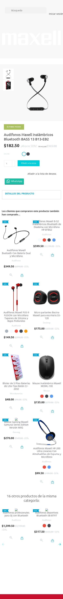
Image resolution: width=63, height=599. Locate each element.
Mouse (47, 390)
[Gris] (6, 331)
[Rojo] (44, 240)
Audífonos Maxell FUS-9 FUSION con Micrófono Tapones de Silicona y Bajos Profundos (16, 316)
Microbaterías (16, 393)
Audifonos (16, 260)
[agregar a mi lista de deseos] (17, 275)
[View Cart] (35, 53)
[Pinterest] (19, 173)
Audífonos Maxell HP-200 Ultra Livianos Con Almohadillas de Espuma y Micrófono (46, 452)
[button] (60, 544)
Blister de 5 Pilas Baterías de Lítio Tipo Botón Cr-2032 (16, 386)
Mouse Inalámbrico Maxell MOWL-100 (46, 385)
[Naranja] (26, 331)
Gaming (16, 432)
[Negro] (49, 240)
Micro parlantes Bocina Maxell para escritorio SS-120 (47, 315)
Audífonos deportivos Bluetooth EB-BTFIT (46, 514)
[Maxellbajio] (31, 37)
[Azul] (54, 240)
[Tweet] (13, 173)
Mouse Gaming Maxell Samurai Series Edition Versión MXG (16, 424)
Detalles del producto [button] (19, 193)
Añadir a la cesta (28, 163)
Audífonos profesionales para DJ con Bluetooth (16, 514)
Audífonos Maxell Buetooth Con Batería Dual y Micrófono (16, 253)
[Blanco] (39, 240)
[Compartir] (6, 173)
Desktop (46, 322)
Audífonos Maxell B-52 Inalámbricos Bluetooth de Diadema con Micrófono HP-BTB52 (46, 225)
